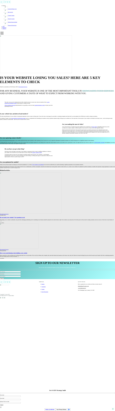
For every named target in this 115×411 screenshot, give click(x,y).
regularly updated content (37, 152)
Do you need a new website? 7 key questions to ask (12, 217)
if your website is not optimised (38, 164)
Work (3, 26)
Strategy (43, 284)
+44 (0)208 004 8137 (82, 288)
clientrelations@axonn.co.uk (83, 286)
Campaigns (43, 286)
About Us (4, 28)
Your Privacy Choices (61, 409)
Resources (4, 27)
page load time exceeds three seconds (18, 118)
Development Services (23, 86)
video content (94, 126)
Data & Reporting (44, 291)
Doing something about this (10, 105)
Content (42, 289)
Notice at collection (49, 409)
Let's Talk (1, 30)
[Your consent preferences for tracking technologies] (113, 409)
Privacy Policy (11, 295)
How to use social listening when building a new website (13, 253)
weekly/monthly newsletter (99, 142)
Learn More (2, 222)
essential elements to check (40, 105)
